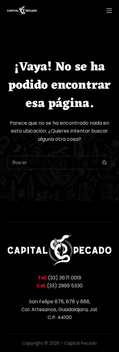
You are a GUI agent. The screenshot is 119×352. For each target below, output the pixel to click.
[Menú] (109, 10)
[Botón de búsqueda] (104, 162)
